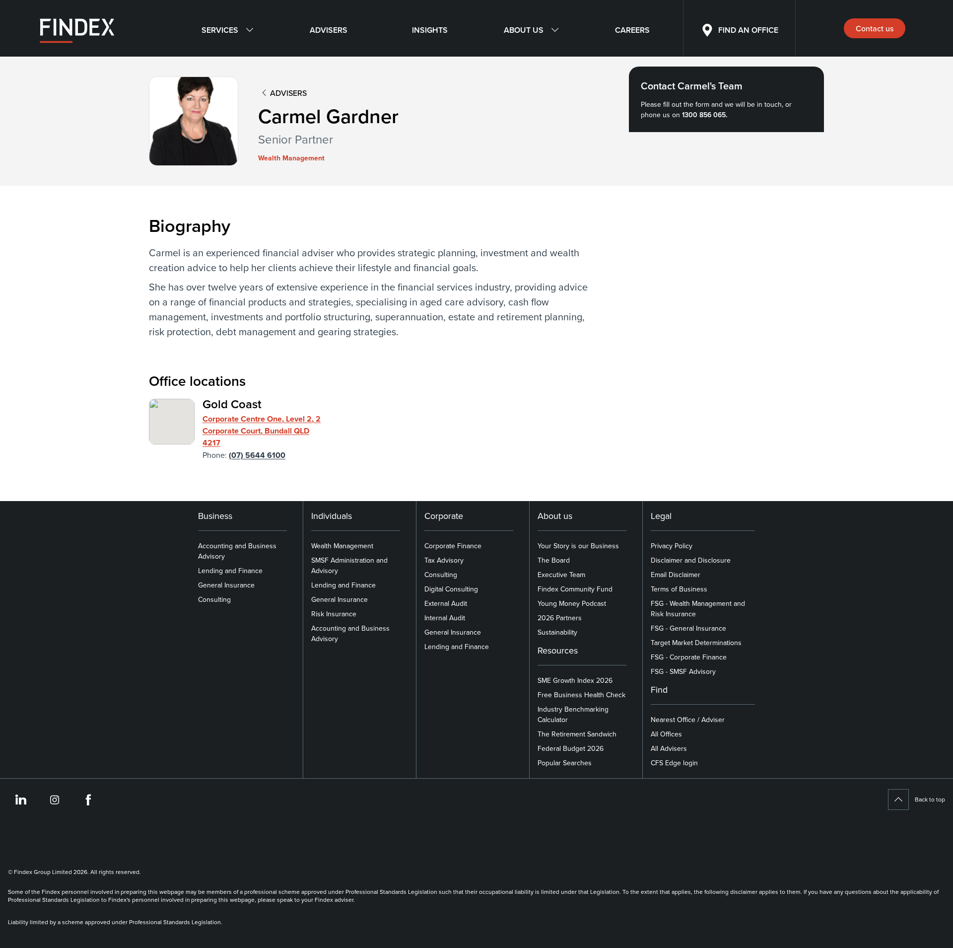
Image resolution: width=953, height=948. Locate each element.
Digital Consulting (451, 589)
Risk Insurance (333, 614)
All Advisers (669, 748)
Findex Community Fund (575, 589)
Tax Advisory (444, 560)
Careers (632, 30)
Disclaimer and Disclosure (691, 560)
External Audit (445, 603)
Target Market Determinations (696, 643)
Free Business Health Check (581, 695)
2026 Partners (560, 618)
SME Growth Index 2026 (575, 680)
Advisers (328, 30)
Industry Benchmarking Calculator (573, 714)
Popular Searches (565, 763)
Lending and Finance (230, 571)
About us (524, 30)
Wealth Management (342, 546)
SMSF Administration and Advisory (349, 565)
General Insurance (226, 585)
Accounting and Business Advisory (237, 551)
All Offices (666, 734)
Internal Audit (444, 618)
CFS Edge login (674, 763)
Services (220, 30)
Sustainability (557, 632)
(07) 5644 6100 (257, 455)
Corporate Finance (452, 546)
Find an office (748, 30)
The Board (554, 560)
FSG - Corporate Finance (689, 657)
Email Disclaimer (675, 575)
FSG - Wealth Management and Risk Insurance (698, 608)
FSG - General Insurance (688, 628)
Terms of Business (679, 589)
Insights (430, 30)
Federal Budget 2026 (571, 748)
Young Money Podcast (572, 603)
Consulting (214, 599)
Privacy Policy (671, 546)
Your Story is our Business (578, 546)
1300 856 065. (704, 115)
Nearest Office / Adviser (688, 720)
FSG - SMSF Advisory (683, 671)
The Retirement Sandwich (577, 734)
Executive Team (561, 575)
